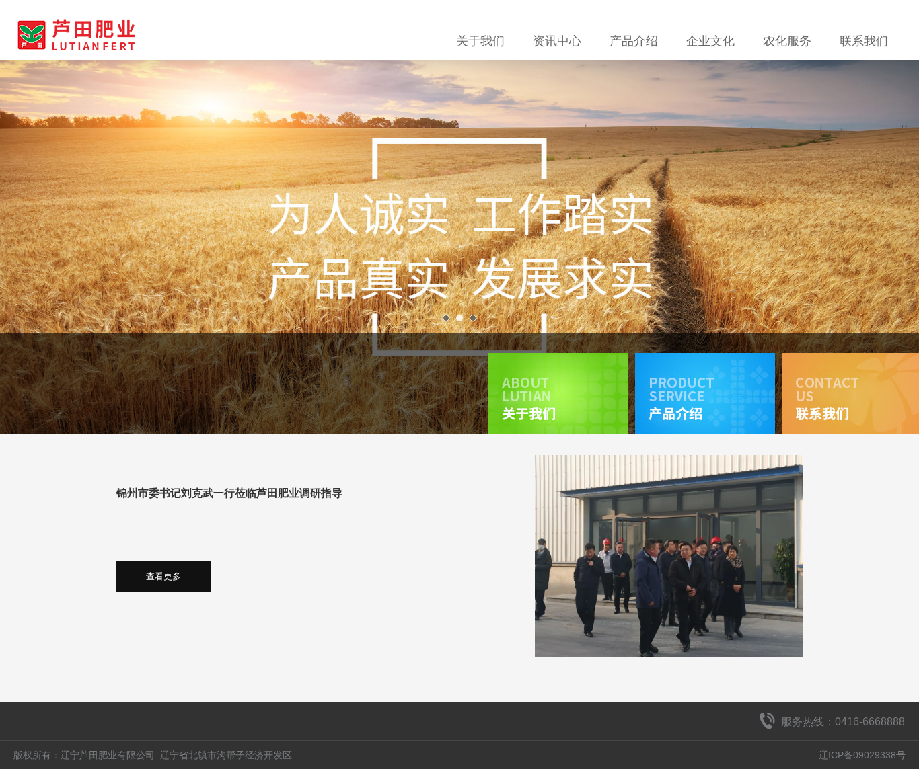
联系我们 (864, 41)
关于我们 (480, 41)
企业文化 (710, 41)
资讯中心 (557, 41)
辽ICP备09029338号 (862, 755)
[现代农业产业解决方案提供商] (459, 247)
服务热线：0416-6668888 (843, 721)
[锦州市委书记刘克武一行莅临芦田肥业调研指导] (669, 556)
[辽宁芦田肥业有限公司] (75, 17)
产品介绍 (634, 41)
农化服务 (787, 41)
